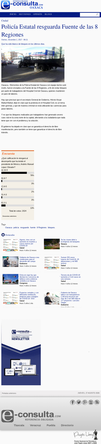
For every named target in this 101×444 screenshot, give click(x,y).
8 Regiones (42, 227)
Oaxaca (8, 227)
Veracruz (35, 425)
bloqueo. (51, 227)
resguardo (24, 227)
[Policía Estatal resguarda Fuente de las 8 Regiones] (32, 81)
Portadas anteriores (9, 393)
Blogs (48, 14)
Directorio (67, 425)
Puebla (51, 425)
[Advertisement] (63, 350)
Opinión (37, 14)
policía (16, 227)
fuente (33, 227)
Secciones (25, 14)
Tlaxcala (19, 425)
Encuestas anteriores (9, 216)
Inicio (13, 14)
